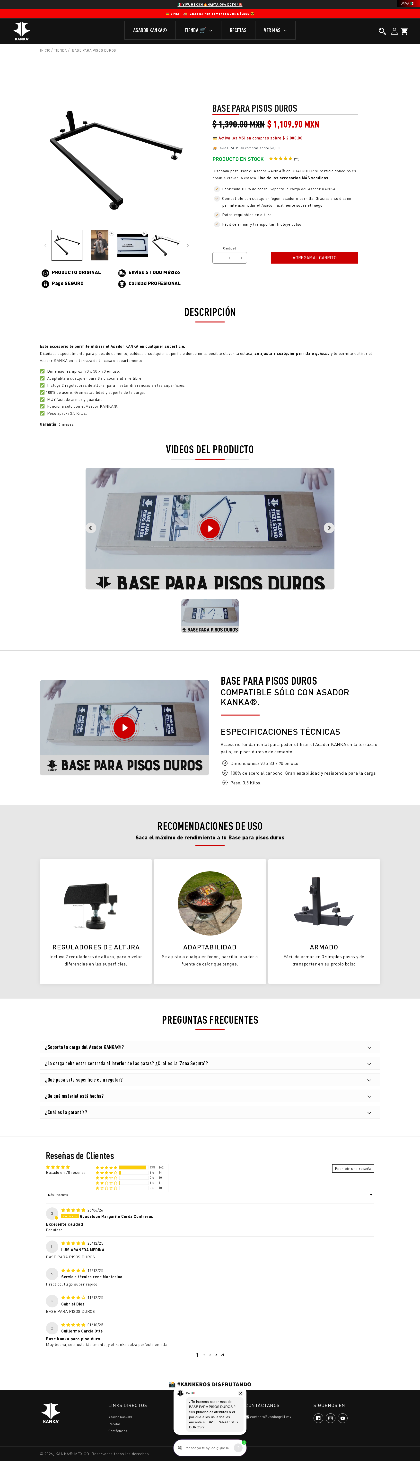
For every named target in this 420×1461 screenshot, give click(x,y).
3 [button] (210, 1354)
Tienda (60, 50)
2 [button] (204, 1354)
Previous (91, 528)
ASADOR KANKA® (150, 30)
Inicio (45, 50)
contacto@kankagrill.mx (270, 1416)
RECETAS (238, 30)
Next (329, 528)
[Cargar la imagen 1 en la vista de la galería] (67, 245)
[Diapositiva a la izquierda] (45, 245)
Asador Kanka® (120, 1417)
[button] (382, 31)
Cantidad (229, 248)
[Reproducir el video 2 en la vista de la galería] (132, 245)
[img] (74, 1210)
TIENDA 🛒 (195, 30)
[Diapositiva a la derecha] (187, 245)
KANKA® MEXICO (72, 1453)
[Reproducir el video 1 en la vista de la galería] (100, 245)
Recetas (114, 1424)
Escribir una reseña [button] (353, 1168)
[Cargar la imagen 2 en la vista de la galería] (165, 245)
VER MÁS (273, 30)
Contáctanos (117, 1431)
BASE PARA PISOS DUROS (94, 50)
